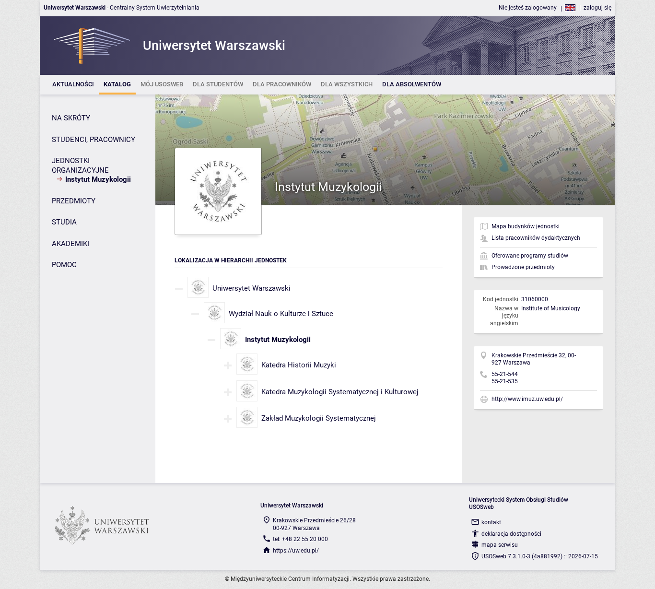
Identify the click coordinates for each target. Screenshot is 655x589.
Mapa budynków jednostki (525, 226)
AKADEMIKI (70, 243)
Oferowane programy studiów (529, 255)
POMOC (64, 264)
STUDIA (64, 222)
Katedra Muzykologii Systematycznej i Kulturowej (340, 392)
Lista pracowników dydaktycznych (535, 238)
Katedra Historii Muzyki (298, 365)
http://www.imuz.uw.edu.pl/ (527, 399)
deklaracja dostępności (511, 533)
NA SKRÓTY (71, 118)
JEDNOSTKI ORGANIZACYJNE (80, 165)
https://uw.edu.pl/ (296, 550)
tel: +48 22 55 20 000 (300, 539)
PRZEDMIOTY (73, 201)
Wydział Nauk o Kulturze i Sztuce (281, 313)
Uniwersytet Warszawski (251, 288)
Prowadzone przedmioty (523, 267)
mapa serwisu (499, 545)
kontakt (491, 522)
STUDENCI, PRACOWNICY (93, 139)
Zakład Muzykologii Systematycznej (318, 418)
